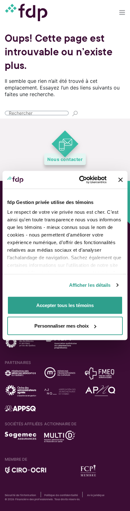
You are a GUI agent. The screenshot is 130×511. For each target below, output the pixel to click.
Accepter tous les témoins (65, 305)
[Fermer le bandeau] (120, 179)
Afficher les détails (90, 285)
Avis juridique (95, 495)
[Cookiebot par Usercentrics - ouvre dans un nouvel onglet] (80, 180)
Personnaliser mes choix (61, 326)
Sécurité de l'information (20, 495)
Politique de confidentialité (61, 495)
